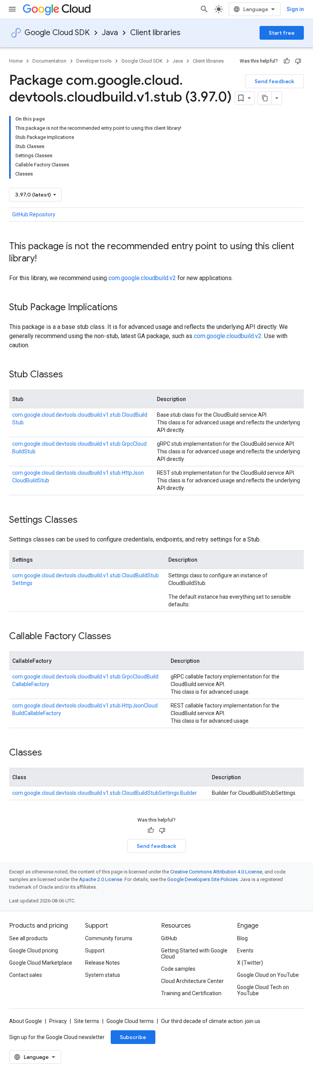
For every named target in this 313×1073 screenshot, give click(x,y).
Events (245, 950)
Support (95, 950)
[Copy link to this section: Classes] (49, 753)
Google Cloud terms (130, 1021)
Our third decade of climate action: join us (210, 1021)
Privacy (58, 1021)
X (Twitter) (250, 963)
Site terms (86, 1021)
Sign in (295, 9)
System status (102, 975)
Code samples (178, 969)
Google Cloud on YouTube (268, 975)
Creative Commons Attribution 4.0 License (216, 872)
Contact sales (25, 975)
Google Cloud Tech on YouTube (263, 990)
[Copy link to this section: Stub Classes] (70, 375)
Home (16, 61)
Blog (242, 938)
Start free (282, 32)
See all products (28, 938)
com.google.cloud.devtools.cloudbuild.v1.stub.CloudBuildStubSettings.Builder (104, 793)
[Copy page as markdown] (265, 98)
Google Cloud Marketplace (40, 963)
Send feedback (274, 81)
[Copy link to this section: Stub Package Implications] (125, 308)
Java (110, 32)
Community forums (108, 938)
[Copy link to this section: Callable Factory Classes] (118, 636)
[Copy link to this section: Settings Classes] (85, 520)
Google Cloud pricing (33, 950)
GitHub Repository (33, 214)
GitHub (169, 938)
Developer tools (93, 61)
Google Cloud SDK (57, 32)
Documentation (49, 61)
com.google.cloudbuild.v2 (142, 278)
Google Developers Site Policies (202, 879)
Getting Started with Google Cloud (194, 953)
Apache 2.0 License (100, 879)
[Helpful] (286, 61)
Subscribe (133, 1037)
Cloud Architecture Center (192, 981)
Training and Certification (191, 993)
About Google (25, 1021)
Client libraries (155, 32)
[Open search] (204, 9)
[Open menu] (12, 9)
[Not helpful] (298, 61)
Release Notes (102, 963)
